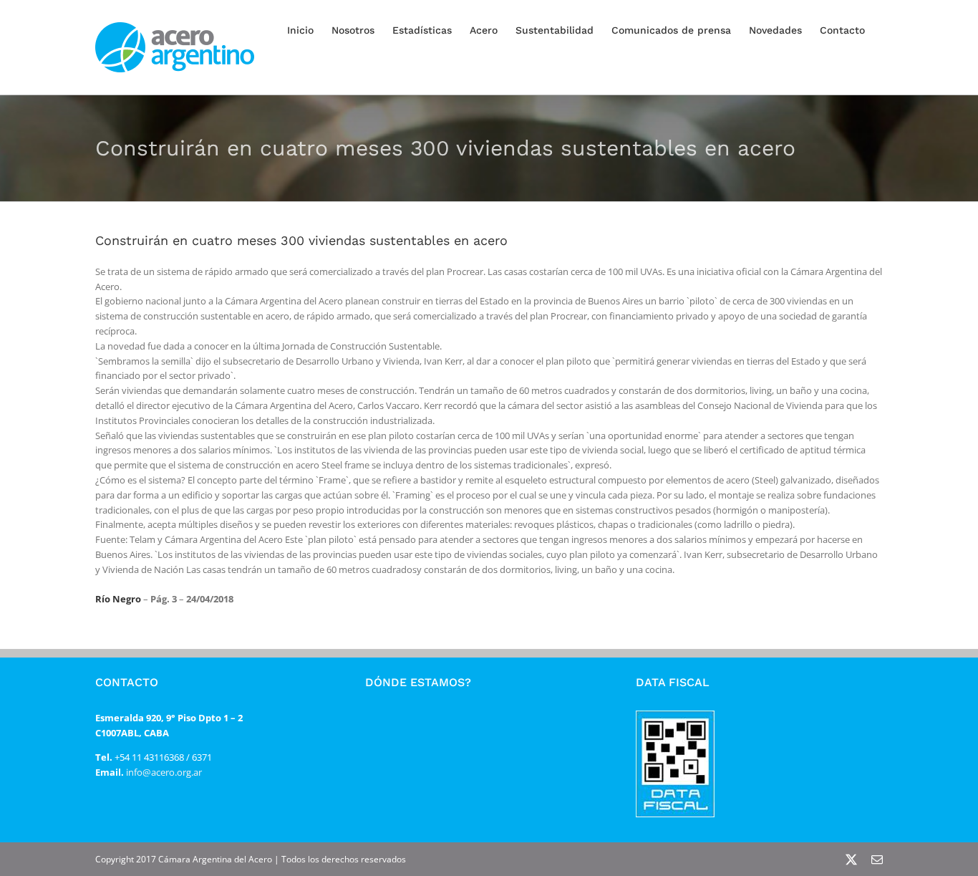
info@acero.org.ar (163, 772)
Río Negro (118, 598)
